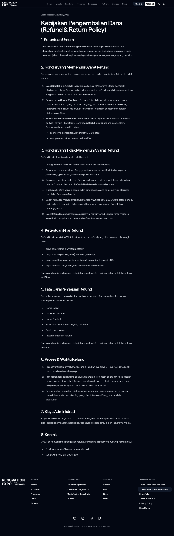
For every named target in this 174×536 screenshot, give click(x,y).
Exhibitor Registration (76, 484)
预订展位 (138, 4)
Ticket (33, 498)
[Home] (9, 4)
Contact (70, 498)
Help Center (144, 508)
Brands (34, 484)
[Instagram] (74, 518)
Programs (35, 494)
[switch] (164, 4)
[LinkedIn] (99, 518)
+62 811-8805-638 (68, 454)
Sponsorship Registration (78, 489)
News (105, 498)
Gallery (106, 484)
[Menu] (169, 4)
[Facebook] (82, 518)
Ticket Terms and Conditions (152, 484)
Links (105, 494)
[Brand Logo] (13, 482)
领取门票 (150, 4)
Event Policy (144, 494)
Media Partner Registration (79, 494)
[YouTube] (91, 518)
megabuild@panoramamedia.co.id (71, 449)
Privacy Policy (145, 503)
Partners (34, 503)
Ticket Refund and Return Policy (153, 489)
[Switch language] (158, 4)
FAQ (105, 489)
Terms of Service (147, 498)
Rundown (35, 489)
